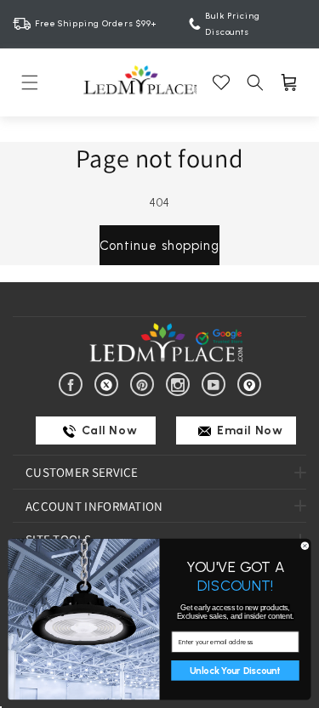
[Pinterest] (145, 383)
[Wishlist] (221, 82)
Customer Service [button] (82, 472)
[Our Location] (252, 383)
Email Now (248, 430)
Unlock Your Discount (235, 671)
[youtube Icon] (216, 383)
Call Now (108, 430)
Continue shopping (159, 245)
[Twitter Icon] (109, 383)
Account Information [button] (94, 506)
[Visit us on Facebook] (73, 383)
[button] (30, 82)
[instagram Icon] (181, 383)
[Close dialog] (305, 545)
